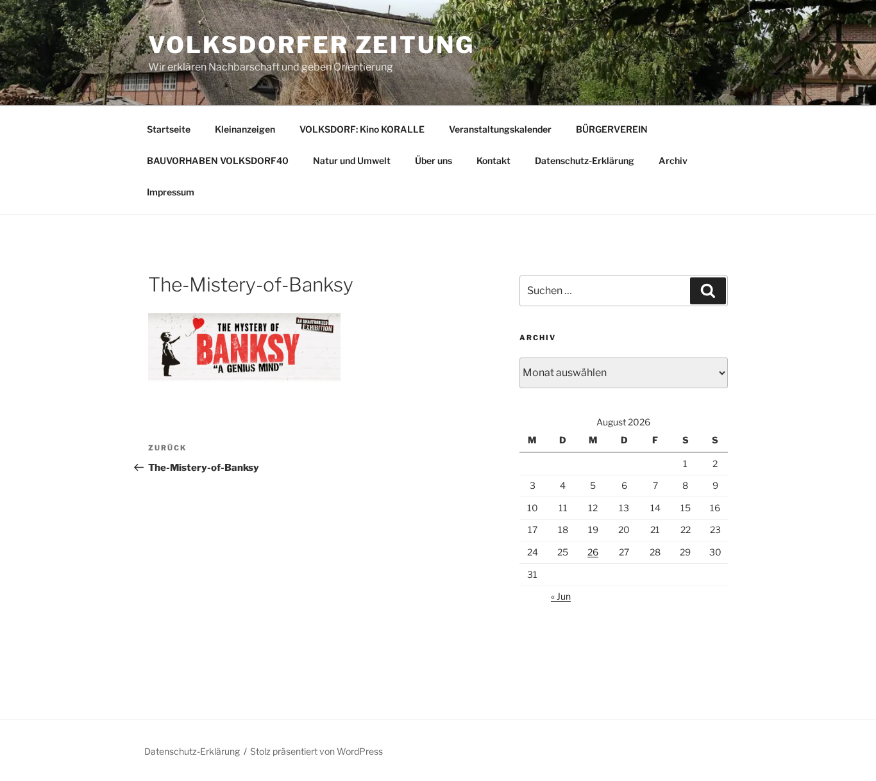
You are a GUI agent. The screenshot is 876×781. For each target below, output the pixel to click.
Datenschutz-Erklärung (584, 160)
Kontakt (493, 160)
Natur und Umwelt (352, 160)
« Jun (561, 596)
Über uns (433, 160)
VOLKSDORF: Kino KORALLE (362, 129)
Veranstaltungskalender (500, 129)
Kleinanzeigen (245, 129)
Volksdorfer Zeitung (311, 45)
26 (592, 552)
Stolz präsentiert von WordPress (316, 751)
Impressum (170, 191)
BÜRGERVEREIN (612, 129)
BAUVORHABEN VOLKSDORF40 (218, 160)
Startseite (168, 129)
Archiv (673, 160)
